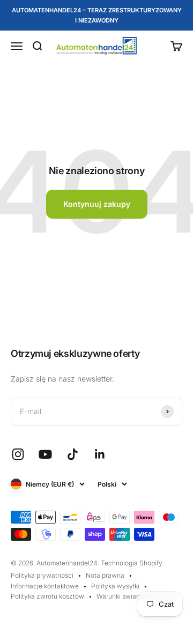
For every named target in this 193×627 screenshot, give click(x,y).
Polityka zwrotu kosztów (47, 596)
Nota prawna (105, 575)
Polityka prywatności (42, 575)
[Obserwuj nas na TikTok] (72, 454)
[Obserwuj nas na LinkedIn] (100, 454)
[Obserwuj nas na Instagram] (18, 454)
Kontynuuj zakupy (96, 203)
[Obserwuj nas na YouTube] (45, 454)
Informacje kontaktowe (45, 586)
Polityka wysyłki (115, 586)
